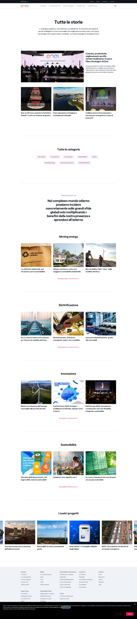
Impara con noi (92, 6)
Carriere (113, 1)
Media (98, 1)
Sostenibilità (82, 157)
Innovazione (69, 157)
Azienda (92, 1)
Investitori (105, 1)
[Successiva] (134, 532)
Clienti (62, 593)
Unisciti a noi (81, 6)
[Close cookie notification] (135, 604)
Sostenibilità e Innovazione (68, 572)
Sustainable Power (46, 591)
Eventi (95, 157)
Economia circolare (67, 163)
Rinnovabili (41, 157)
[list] (68, 538)
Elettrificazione (84, 163)
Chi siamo (43, 6)
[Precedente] (2, 532)
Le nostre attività (54, 6)
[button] (24, 1)
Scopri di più (24, 591)
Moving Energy (50, 163)
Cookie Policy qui (66, 607)
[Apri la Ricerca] (115, 6)
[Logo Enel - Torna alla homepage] (25, 6)
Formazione (55, 157)
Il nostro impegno (68, 6)
